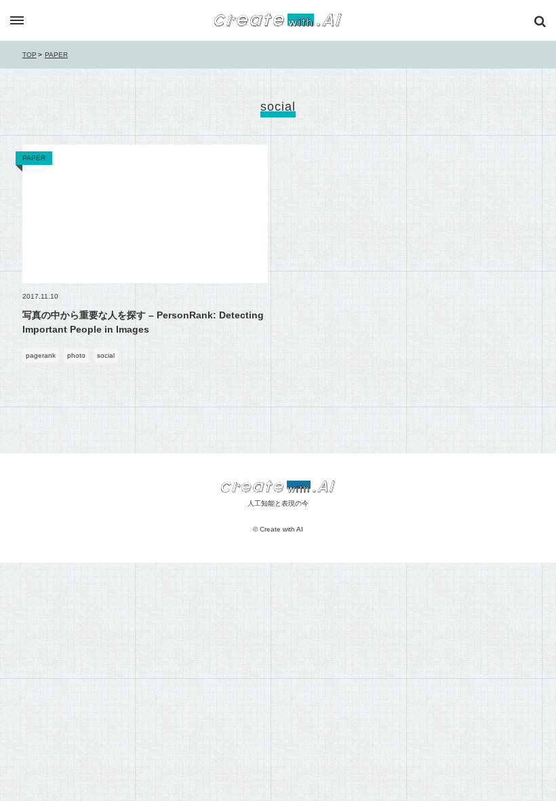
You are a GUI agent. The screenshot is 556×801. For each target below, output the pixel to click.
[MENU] (17, 21)
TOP (29, 54)
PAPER (56, 54)
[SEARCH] (540, 21)
